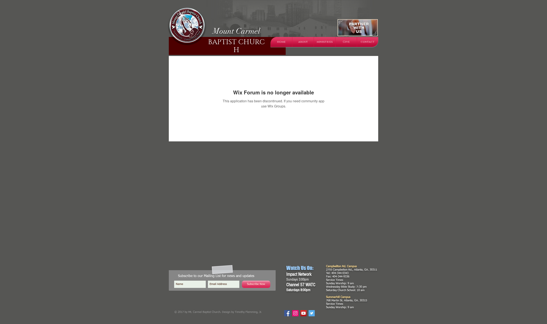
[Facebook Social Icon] (287, 313)
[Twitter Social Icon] (312, 313)
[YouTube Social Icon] (303, 313)
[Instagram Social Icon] (295, 313)
